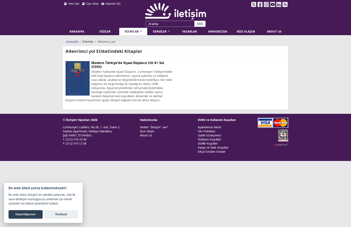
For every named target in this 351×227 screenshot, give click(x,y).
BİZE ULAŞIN (246, 31)
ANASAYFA (76, 31)
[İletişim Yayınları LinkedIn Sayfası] (279, 4)
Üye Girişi (92, 3)
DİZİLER (105, 31)
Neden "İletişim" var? (154, 127)
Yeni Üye (73, 3)
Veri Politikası (206, 131)
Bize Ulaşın (147, 131)
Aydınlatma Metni (209, 127)
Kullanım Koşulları (209, 139)
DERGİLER (160, 31)
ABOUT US (274, 31)
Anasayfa (72, 41)
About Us (146, 135)
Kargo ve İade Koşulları (213, 147)
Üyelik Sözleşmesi (209, 135)
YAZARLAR (189, 31)
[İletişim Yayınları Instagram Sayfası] (266, 4)
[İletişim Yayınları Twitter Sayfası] (254, 4)
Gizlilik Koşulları (208, 143)
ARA (200, 24)
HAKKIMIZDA (217, 31)
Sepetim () (112, 3)
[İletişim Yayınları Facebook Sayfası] (260, 4)
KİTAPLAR (132, 31)
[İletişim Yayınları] (175, 10)
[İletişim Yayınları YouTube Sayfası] (272, 4)
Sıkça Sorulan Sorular (211, 151)
